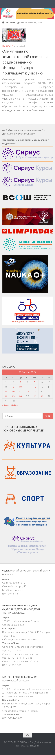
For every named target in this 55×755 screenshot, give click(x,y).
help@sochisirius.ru (12, 589)
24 (20, 396)
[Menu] (51, 4)
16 (13, 391)
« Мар (5, 405)
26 (34, 396)
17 (20, 391)
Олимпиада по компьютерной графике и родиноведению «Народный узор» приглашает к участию (25, 62)
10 (20, 386)
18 (27, 391)
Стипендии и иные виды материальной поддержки (25, 141)
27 (42, 396)
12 (34, 386)
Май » (14, 405)
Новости (7, 45)
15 (6, 391)
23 (13, 396)
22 (6, 396)
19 (34, 391)
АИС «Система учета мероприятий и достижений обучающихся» (23, 131)
